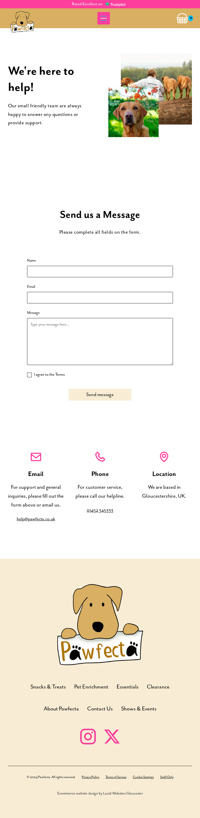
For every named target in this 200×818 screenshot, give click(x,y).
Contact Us (100, 709)
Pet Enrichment (91, 687)
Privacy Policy (90, 777)
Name (31, 260)
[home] (22, 18)
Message (33, 313)
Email (31, 287)
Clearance (158, 687)
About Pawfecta (61, 709)
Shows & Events (139, 709)
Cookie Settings (143, 777)
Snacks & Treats (48, 687)
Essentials (128, 687)
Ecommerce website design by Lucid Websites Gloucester (100, 793)
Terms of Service (116, 777)
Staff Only (166, 777)
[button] (102, 18)
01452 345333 (100, 510)
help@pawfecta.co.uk (36, 519)
